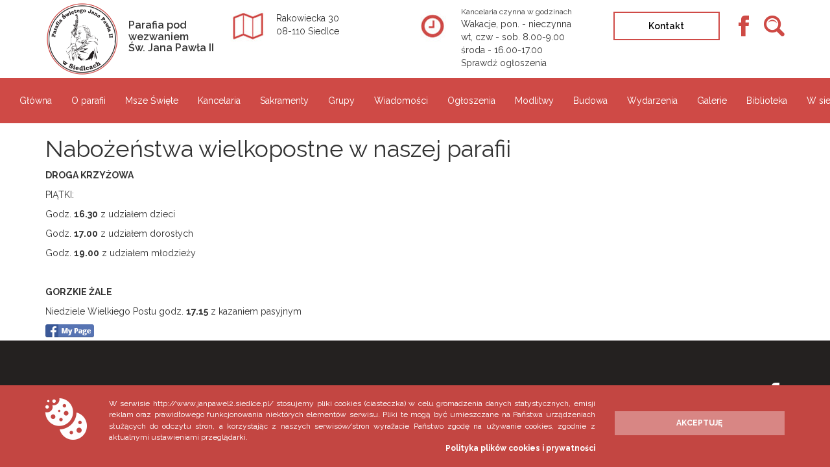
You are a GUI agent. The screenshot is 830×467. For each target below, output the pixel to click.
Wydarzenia (652, 100)
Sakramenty (284, 100)
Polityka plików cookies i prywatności (520, 448)
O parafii (88, 100)
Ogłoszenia (471, 100)
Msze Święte (151, 100)
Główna (35, 100)
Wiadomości (401, 100)
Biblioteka (766, 100)
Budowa (590, 100)
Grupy (341, 100)
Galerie (712, 100)
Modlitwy (534, 100)
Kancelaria (219, 100)
